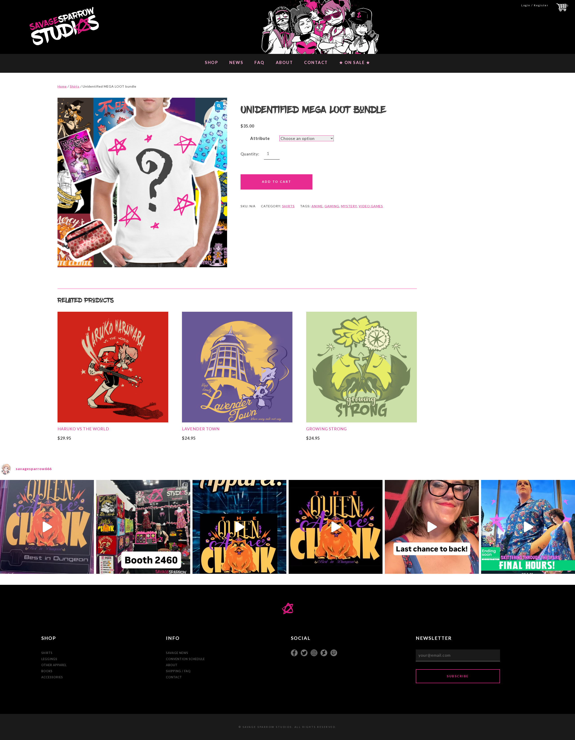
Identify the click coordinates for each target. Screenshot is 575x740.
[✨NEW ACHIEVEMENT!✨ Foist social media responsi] (239, 527)
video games (371, 206)
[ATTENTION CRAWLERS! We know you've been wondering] (336, 527)
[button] (219, 106)
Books (47, 671)
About (284, 62)
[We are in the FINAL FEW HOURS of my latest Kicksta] (432, 527)
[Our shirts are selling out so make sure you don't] (47, 527)
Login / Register (534, 5)
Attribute (260, 138)
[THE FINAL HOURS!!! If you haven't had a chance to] (528, 527)
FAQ (259, 62)
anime (317, 206)
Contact (316, 62)
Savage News (177, 653)
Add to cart (276, 181)
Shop (211, 62)
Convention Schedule (185, 659)
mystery (349, 206)
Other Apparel (54, 665)
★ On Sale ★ (354, 62)
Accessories (52, 677)
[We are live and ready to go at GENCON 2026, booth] (143, 527)
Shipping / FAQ (178, 671)
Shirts (75, 86)
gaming (332, 206)
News (236, 62)
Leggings (49, 659)
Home (62, 86)
